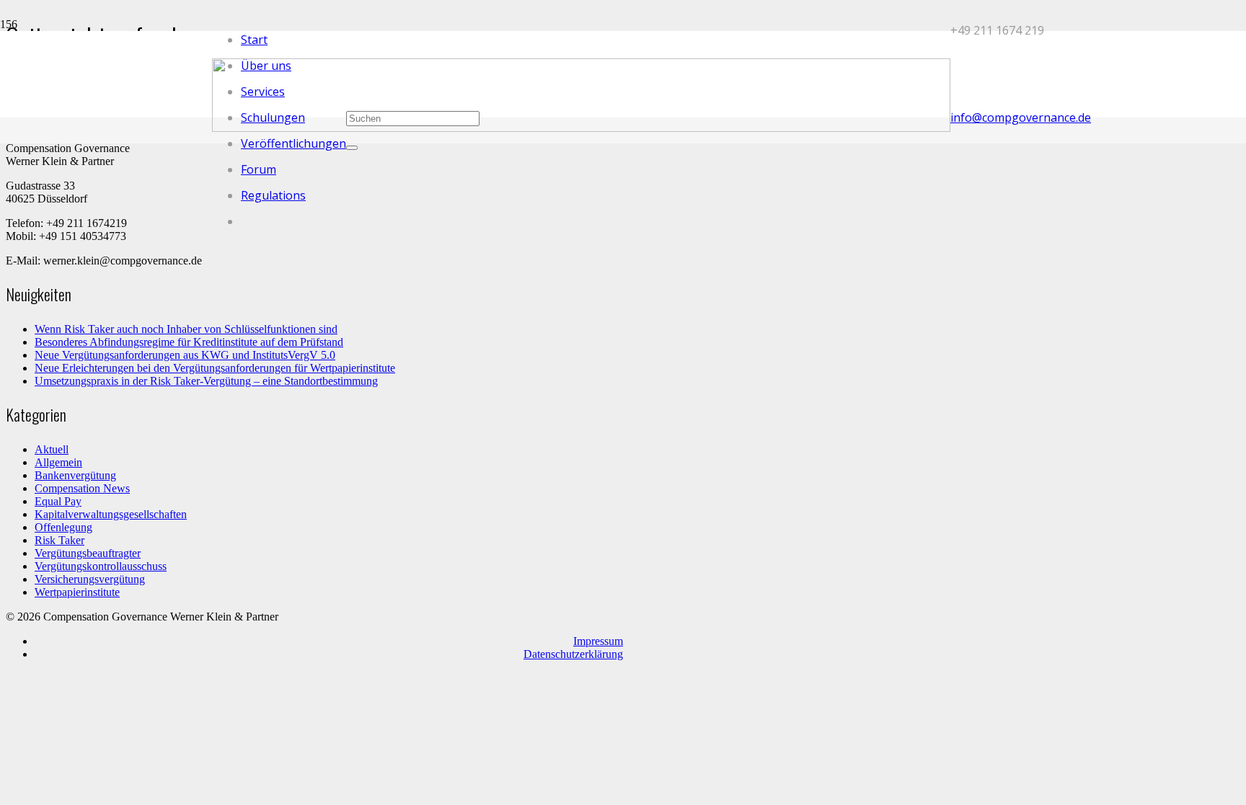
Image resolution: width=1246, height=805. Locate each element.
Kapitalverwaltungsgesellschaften (111, 514)
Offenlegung (63, 527)
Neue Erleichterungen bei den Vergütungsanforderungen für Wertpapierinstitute (215, 368)
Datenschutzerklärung (573, 654)
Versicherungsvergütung (90, 579)
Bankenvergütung (75, 475)
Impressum (598, 641)
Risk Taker (59, 540)
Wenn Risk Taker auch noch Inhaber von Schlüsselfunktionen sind (186, 329)
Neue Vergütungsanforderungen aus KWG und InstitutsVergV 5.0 (185, 355)
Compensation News (82, 488)
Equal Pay (58, 501)
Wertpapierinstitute (77, 592)
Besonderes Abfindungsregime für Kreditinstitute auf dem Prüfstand (189, 342)
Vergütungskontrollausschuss (101, 566)
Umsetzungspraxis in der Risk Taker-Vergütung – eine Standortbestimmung (206, 381)
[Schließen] (352, 148)
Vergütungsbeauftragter (88, 553)
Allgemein (58, 462)
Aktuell (52, 449)
